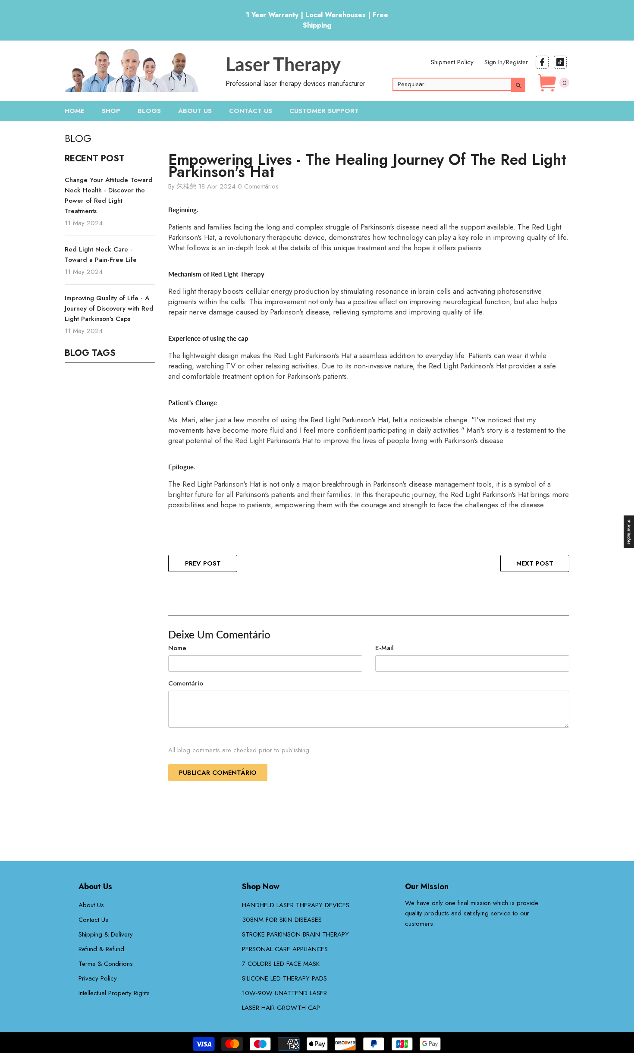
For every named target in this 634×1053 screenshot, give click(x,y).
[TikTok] (560, 62)
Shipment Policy (452, 62)
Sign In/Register (506, 62)
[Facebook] (542, 62)
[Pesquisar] (465, 84)
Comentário (185, 683)
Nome (177, 648)
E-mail (384, 648)
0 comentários (258, 186)
